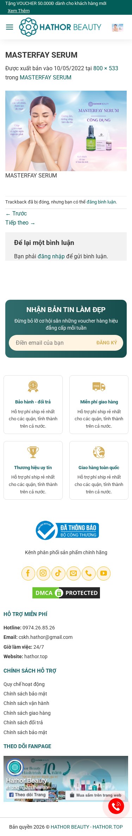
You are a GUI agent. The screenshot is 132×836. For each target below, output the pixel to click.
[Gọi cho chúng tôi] (88, 573)
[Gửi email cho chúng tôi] (73, 573)
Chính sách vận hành (26, 703)
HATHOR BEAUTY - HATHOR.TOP (87, 827)
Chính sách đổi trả (23, 722)
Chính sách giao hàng (27, 713)
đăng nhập (51, 256)
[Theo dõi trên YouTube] (104, 573)
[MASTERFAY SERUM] (66, 130)
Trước (16, 213)
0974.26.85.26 (39, 627)
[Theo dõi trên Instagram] (43, 573)
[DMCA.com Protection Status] (66, 592)
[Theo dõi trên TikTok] (58, 573)
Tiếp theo (20, 222)
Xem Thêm (19, 10)
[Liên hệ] (116, 806)
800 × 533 (105, 68)
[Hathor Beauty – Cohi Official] (60, 27)
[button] (9, 26)
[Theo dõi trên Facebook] (28, 573)
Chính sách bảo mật (25, 693)
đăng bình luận (101, 202)
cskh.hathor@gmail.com (46, 637)
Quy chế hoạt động (24, 684)
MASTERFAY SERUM (45, 77)
